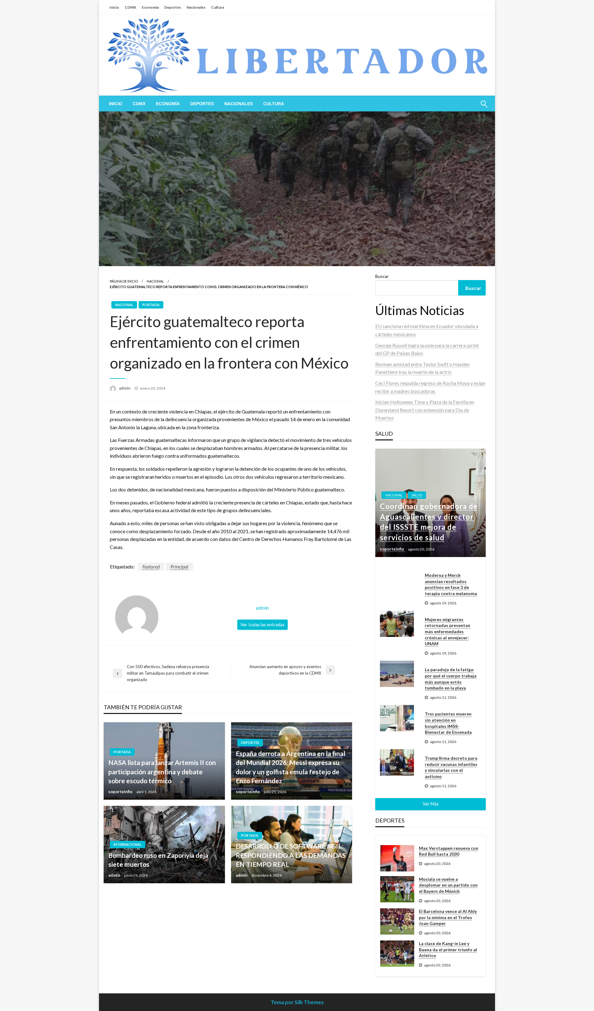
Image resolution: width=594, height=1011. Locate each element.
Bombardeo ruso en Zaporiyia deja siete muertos (158, 859)
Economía (150, 7)
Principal (179, 566)
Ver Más (431, 803)
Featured (151, 566)
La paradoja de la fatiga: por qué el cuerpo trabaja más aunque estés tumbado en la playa (450, 678)
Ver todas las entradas (262, 624)
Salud (416, 495)
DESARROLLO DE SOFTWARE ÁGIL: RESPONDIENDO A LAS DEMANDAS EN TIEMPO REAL (291, 855)
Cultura (217, 7)
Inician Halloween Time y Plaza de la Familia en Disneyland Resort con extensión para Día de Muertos (424, 410)
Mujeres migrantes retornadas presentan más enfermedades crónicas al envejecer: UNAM (447, 631)
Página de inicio (124, 281)
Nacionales (196, 7)
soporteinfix (120, 791)
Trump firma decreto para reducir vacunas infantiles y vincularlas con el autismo (451, 767)
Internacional (128, 844)
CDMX (130, 7)
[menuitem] (115, 103)
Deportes (172, 7)
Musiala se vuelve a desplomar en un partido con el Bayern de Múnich (448, 885)
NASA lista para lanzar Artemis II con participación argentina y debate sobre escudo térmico (162, 771)
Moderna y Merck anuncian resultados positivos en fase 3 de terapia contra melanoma (451, 584)
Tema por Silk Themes (297, 1002)
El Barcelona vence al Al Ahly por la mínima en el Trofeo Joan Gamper (448, 917)
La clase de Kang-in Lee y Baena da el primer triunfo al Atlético (448, 949)
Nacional (155, 281)
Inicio (114, 7)
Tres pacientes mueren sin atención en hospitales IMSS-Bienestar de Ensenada (448, 723)
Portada (151, 305)
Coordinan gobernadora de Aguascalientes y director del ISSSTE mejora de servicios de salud (429, 522)
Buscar (382, 276)
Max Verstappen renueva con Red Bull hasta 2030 (448, 851)
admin (125, 388)
